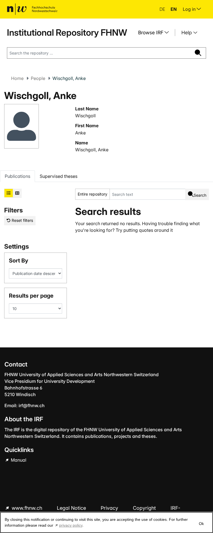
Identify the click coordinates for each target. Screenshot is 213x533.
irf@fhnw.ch (32, 405)
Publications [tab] (17, 176)
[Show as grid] (17, 193)
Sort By (18, 260)
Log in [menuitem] (190, 9)
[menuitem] (155, 32)
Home (17, 78)
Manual (18, 460)
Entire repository (92, 194)
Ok (201, 523)
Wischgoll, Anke (91, 149)
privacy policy (70, 525)
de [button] (162, 9)
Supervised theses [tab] (58, 176)
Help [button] (187, 32)
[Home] (32, 9)
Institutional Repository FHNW (67, 32)
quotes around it (156, 230)
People (38, 78)
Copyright (145, 508)
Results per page (31, 295)
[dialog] (106, 522)
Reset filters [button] (22, 220)
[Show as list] (8, 193)
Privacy (110, 508)
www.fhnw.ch (27, 508)
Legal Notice (72, 508)
